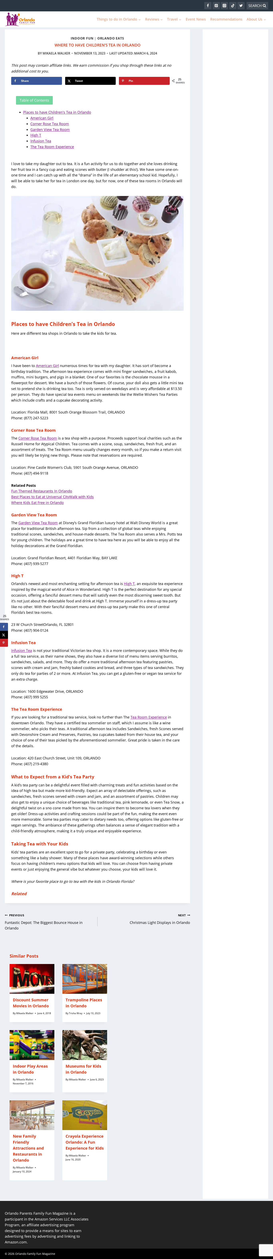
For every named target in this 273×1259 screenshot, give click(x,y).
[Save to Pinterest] (4, 643)
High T (35, 135)
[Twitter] (241, 5)
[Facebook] (207, 5)
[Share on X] (4, 635)
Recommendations (226, 19)
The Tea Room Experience (52, 146)
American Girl (41, 118)
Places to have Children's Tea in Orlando (57, 112)
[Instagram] (224, 5)
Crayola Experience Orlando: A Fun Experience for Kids (85, 1142)
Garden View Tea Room (50, 129)
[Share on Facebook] (4, 627)
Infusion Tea (40, 141)
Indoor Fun (82, 38)
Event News (196, 19)
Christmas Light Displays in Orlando (160, 919)
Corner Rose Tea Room (49, 123)
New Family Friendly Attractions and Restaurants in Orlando (28, 1148)
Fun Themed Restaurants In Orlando (41, 491)
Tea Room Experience (149, 717)
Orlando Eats (110, 38)
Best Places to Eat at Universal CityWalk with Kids (52, 496)
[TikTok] (232, 5)
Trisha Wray (75, 1013)
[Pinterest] (216, 5)
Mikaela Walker (56, 53)
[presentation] (32, 979)
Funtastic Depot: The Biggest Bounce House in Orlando (44, 922)
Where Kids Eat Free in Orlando (37, 502)
